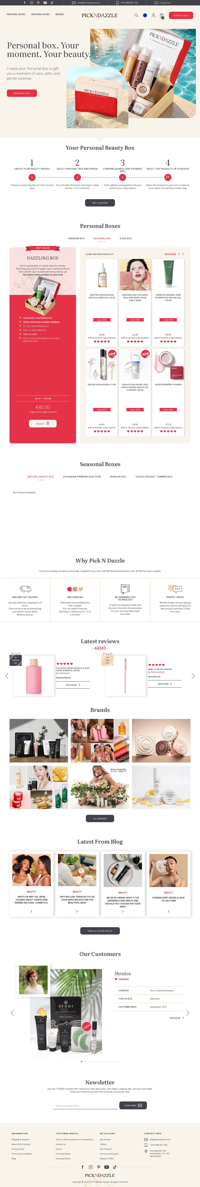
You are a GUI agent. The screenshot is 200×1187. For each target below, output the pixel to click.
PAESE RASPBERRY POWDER (168, 384)
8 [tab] (110, 1061)
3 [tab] (89, 1061)
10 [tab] (118, 1061)
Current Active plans (109, 1153)
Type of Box (125, 998)
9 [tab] (114, 1061)
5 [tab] (98, 1061)
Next (183, 254)
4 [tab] (94, 1061)
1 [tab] (81, 1061)
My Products (106, 1149)
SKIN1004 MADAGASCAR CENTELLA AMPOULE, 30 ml (101, 296)
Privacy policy (18, 1149)
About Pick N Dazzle (21, 1144)
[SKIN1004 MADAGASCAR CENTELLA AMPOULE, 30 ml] (102, 275)
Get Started (100, 202)
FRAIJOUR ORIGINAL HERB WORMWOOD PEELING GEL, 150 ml (168, 297)
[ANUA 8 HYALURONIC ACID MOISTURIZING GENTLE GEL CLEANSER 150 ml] (135, 364)
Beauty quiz (181, 15)
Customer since (127, 1006)
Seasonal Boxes (40, 14)
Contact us (61, 1144)
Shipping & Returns (20, 1139)
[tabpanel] (100, 1011)
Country (123, 990)
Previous (179, 254)
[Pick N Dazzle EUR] (145, 15)
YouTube (45, 2)
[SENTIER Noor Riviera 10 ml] (102, 364)
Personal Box (22, 93)
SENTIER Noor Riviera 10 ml (102, 384)
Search (59, 1149)
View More (175, 1018)
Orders (103, 1144)
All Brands (100, 818)
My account (105, 1139)
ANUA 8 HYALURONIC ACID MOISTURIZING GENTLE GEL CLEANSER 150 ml (135, 387)
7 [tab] (106, 1061)
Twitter (52, 2)
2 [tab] (85, 1061)
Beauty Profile (106, 1158)
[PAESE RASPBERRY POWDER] (168, 364)
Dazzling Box (43, 258)
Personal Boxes (16, 14)
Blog (14, 1158)
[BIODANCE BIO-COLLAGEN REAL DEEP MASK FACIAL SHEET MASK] (135, 275)
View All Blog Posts (100, 930)
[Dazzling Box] (43, 296)
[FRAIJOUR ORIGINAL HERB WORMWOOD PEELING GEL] (168, 275)
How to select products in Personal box (74, 1139)
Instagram (31, 2)
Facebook (24, 2)
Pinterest (38, 2)
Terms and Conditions (22, 1153)
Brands (60, 14)
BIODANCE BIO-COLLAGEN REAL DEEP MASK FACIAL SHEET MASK (135, 297)
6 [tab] (102, 1061)
